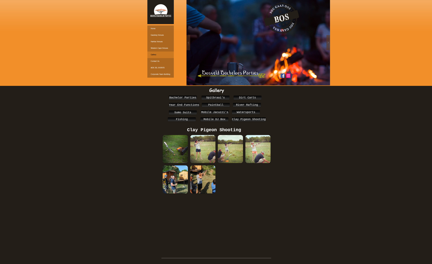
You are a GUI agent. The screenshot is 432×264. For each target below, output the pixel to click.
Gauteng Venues (157, 35)
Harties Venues (157, 42)
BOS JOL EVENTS (157, 68)
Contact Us (155, 61)
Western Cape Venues (159, 48)
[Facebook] (283, 75)
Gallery (153, 55)
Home (153, 29)
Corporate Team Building (160, 74)
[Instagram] (288, 75)
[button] (258, 42)
